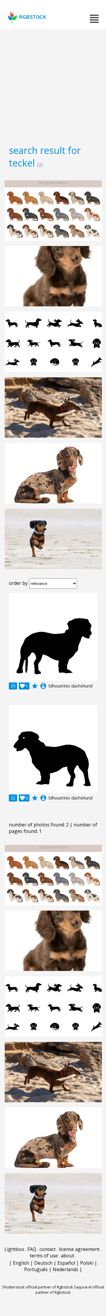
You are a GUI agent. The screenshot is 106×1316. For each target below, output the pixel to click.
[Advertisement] (53, 85)
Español (66, 1263)
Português (36, 1269)
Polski (86, 1263)
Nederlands (65, 1269)
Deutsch (43, 1263)
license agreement (79, 1249)
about (67, 1255)
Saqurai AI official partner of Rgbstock (70, 1289)
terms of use (44, 1255)
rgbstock (33, 17)
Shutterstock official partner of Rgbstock (37, 1287)
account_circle (43, 686)
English (21, 1263)
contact (47, 1249)
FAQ (31, 1249)
